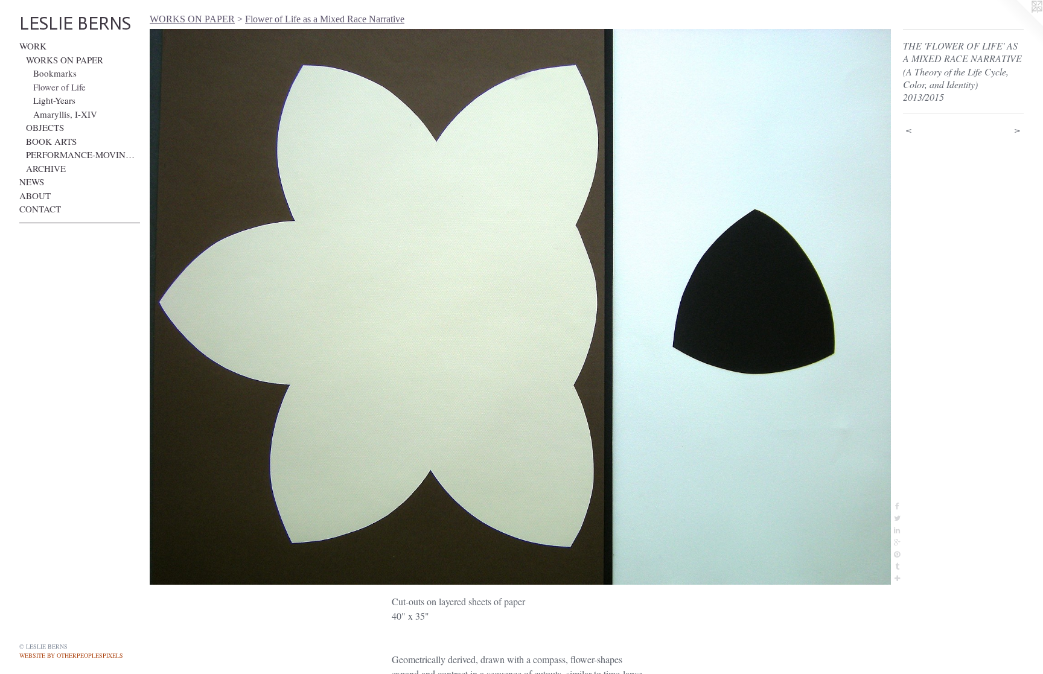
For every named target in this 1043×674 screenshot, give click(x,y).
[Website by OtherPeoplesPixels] (1019, 24)
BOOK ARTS (51, 141)
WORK (32, 46)
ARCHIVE (46, 168)
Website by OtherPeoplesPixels (71, 655)
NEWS (31, 182)
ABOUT (35, 195)
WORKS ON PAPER (64, 60)
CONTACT (40, 209)
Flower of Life (59, 87)
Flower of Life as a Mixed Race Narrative (324, 19)
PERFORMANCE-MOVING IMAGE (83, 154)
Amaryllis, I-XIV (65, 114)
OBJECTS (45, 127)
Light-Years (54, 100)
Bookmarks (55, 73)
